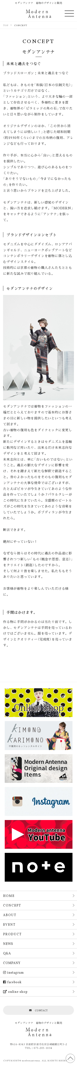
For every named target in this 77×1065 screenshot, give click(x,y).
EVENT (9, 924)
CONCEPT (12, 905)
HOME (9, 895)
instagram (15, 972)
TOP (70, 1058)
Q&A (7, 953)
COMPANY (12, 962)
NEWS (8, 943)
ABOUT (9, 914)
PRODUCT (12, 934)
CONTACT (41, 1010)
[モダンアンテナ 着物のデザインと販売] (38, 14)
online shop (18, 991)
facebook (14, 982)
